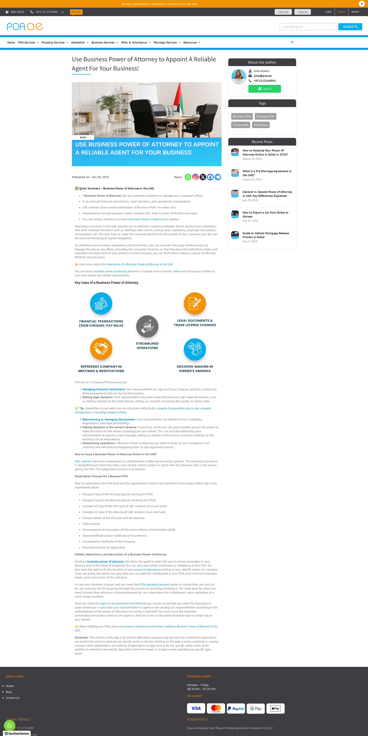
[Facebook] (210, 177)
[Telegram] (217, 177)
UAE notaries (83, 461)
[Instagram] (195, 177)
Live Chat (76, 12)
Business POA (242, 116)
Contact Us (13, 698)
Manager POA (265, 116)
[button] (9, 725)
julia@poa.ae (263, 76)
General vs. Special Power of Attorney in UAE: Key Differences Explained (267, 194)
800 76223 (17, 12)
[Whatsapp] (188, 177)
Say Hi (267, 89)
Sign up (283, 12)
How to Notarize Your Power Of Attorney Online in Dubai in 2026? (265, 152)
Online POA (240, 125)
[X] (203, 177)
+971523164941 (265, 81)
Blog (9, 692)
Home (10, 686)
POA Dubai (261, 125)
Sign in (302, 12)
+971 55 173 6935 (47, 12)
